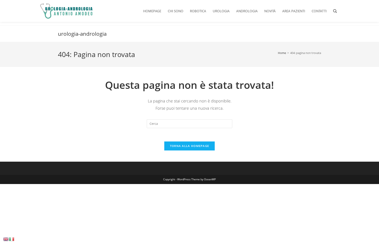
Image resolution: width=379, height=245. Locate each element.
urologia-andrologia (82, 33)
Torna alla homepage (189, 146)
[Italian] (12, 239)
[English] (6, 239)
